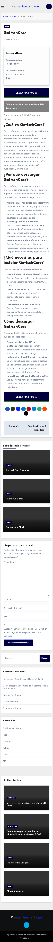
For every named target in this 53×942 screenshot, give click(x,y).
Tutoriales (12, 826)
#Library (14, 40)
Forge (6, 735)
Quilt (5, 754)
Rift (5, 761)
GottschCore (15, 33)
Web (5, 617)
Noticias (11, 798)
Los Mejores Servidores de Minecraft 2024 (23, 679)
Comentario (10, 562)
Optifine (7, 741)
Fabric (6, 748)
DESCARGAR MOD (25, 93)
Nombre (8, 599)
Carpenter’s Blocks (16, 527)
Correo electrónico (13, 608)
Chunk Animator (14, 499)
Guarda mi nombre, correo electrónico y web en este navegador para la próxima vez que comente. (25, 632)
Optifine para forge (12, 728)
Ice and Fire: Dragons (17, 470)
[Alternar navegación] (2, 6)
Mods (7, 27)
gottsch (17, 53)
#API (8, 40)
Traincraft (13, 426)
